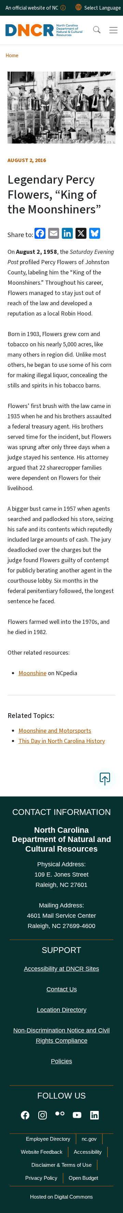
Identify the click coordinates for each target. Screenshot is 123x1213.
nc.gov (89, 1139)
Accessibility (88, 1152)
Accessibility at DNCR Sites (61, 968)
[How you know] (62, 8)
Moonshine (32, 673)
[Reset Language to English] (79, 8)
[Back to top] (105, 779)
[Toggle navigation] (113, 30)
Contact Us (61, 989)
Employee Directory (48, 1139)
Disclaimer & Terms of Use (61, 1165)
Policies (61, 1061)
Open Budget (83, 1178)
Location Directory (61, 1009)
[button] (92, 30)
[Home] (43, 23)
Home (11, 55)
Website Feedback (42, 1152)
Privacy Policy (41, 1178)
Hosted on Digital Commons (61, 1197)
